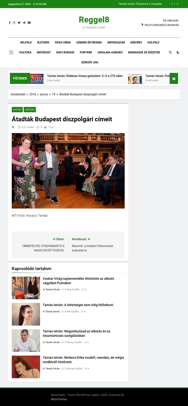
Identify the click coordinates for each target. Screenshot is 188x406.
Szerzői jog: (90, 62)
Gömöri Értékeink (89, 42)
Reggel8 (94, 19)
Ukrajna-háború (110, 52)
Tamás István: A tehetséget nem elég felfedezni (78, 305)
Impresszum (116, 42)
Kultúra (25, 52)
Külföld (153, 42)
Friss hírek (63, 42)
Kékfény (136, 42)
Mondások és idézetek (144, 52)
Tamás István (53, 289)
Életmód (43, 42)
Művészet (44, 52)
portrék (86, 52)
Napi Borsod (65, 52)
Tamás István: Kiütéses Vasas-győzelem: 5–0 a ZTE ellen (76, 76)
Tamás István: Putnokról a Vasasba (140, 4)
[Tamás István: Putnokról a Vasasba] (127, 81)
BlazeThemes (59, 399)
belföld (26, 42)
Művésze (30, 109)
